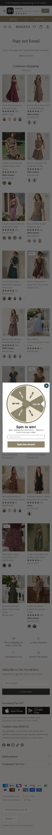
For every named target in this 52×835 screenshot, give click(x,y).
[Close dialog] (46, 386)
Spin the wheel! (26, 444)
